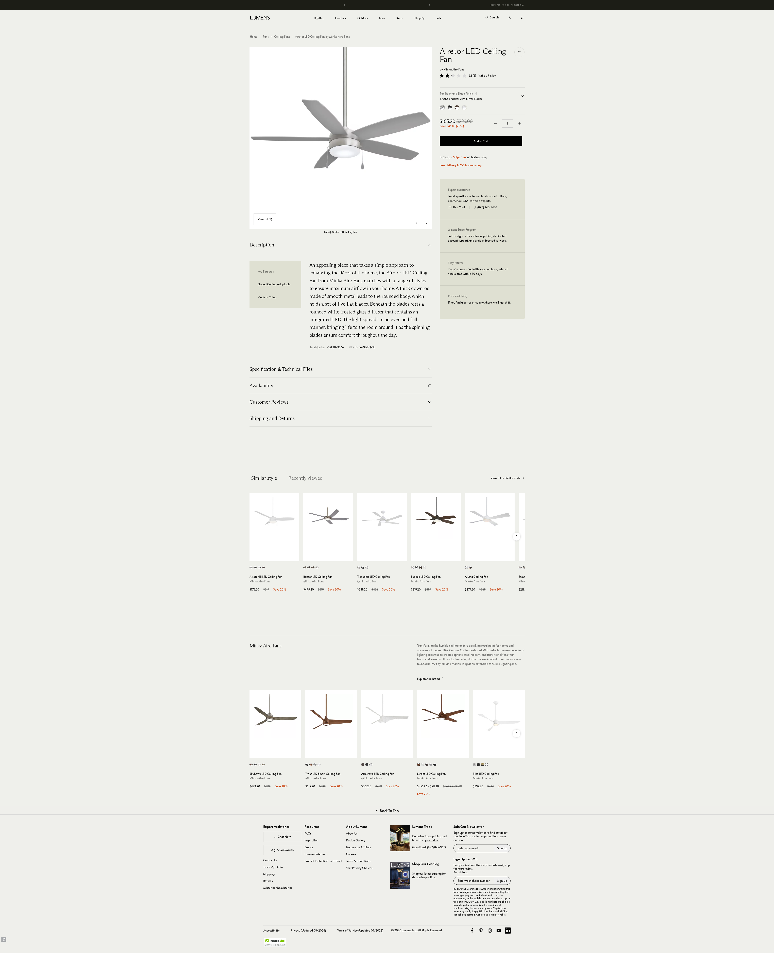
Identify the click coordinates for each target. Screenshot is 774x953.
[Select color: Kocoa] (426, 764)
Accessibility (271, 930)
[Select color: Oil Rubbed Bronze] (263, 567)
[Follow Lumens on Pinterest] (481, 930)
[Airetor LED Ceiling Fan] (341, 138)
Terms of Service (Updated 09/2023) (360, 930)
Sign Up (502, 848)
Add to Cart (481, 141)
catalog (437, 873)
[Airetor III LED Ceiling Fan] (274, 518)
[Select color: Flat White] (259, 567)
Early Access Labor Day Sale (387, 5)
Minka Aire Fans (454, 69)
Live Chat (459, 207)
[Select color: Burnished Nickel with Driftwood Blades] (251, 764)
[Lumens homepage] (260, 18)
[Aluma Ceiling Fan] (490, 518)
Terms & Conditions (358, 861)
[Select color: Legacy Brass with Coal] (482, 764)
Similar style (264, 478)
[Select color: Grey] (314, 764)
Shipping (269, 874)
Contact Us (270, 860)
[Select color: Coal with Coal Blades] (255, 764)
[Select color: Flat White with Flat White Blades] (259, 764)
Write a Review (487, 75)
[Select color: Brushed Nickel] (520, 567)
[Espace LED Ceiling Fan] (436, 518)
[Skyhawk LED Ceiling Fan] (275, 716)
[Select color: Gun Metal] (308, 567)
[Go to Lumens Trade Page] (400, 838)
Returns (268, 881)
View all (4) (265, 219)
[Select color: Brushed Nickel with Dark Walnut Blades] (263, 764)
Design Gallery (355, 840)
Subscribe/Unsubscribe (278, 887)
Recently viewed (305, 478)
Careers (351, 854)
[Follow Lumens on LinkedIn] (508, 930)
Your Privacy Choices (359, 868)
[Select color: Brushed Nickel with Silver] (304, 567)
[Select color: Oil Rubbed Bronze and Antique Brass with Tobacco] (312, 567)
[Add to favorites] (519, 52)
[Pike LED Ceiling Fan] (499, 716)
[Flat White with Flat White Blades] (464, 107)
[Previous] (344, 5)
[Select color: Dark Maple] (362, 764)
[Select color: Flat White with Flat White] (466, 567)
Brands (309, 847)
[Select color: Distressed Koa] (310, 764)
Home (253, 36)
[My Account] (509, 17)
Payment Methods (316, 854)
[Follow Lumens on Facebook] (472, 930)
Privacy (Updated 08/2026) (308, 930)
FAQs (308, 833)
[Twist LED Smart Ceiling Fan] (331, 716)
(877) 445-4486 (487, 207)
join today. (431, 840)
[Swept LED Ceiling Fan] (443, 716)
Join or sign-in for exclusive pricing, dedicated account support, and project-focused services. (477, 238)
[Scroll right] (517, 537)
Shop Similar (277, 557)
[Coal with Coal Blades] (449, 107)
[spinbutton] (507, 123)
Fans (266, 36)
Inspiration (311, 840)
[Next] (430, 5)
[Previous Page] (417, 223)
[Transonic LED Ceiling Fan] (382, 518)
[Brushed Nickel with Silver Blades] (442, 107)
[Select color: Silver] (430, 764)
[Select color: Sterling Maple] (370, 764)
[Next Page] (426, 223)
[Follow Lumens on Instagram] (490, 930)
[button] (453, 76)
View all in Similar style (505, 478)
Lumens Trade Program (507, 5)
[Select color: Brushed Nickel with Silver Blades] (251, 567)
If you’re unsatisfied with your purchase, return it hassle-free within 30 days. (478, 271)
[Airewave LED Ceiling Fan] (387, 716)
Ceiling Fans (282, 36)
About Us (352, 833)
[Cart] (522, 17)
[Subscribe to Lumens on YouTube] (499, 930)
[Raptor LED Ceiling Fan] (328, 518)
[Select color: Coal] (255, 567)
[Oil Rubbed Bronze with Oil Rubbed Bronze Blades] (457, 107)
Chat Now (284, 836)
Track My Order (273, 867)
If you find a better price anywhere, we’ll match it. (479, 302)
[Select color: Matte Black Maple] (366, 764)
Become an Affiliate (358, 847)
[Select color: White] (424, 567)
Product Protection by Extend (323, 861)
